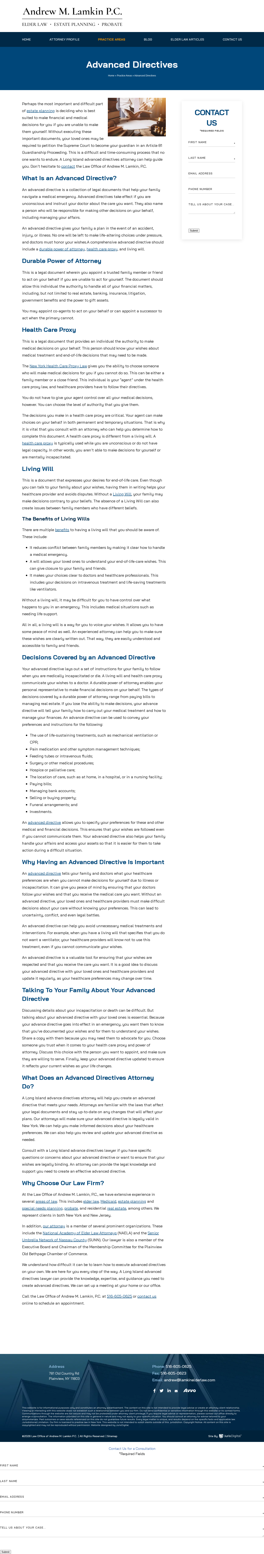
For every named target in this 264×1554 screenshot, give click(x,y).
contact (68, 166)
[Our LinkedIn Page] (169, 1390)
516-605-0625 (119, 1296)
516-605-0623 (173, 1373)
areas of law (46, 1201)
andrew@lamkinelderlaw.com (189, 1379)
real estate (116, 1208)
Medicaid (108, 1201)
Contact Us (232, 39)
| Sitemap (111, 1436)
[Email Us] (177, 1390)
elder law (91, 1201)
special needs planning (42, 1208)
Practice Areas (111, 39)
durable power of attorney (62, 249)
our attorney (54, 1226)
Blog (148, 39)
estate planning (41, 110)
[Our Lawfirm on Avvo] (189, 1390)
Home (26, 39)
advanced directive (44, 822)
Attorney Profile (64, 39)
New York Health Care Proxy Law (58, 365)
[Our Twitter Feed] (162, 1390)
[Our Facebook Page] (154, 1390)
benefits (62, 529)
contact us (146, 1296)
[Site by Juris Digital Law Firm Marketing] (230, 1436)
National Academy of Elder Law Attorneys (80, 1232)
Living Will (122, 494)
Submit (194, 230)
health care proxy (102, 249)
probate (71, 1208)
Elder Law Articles (187, 39)
